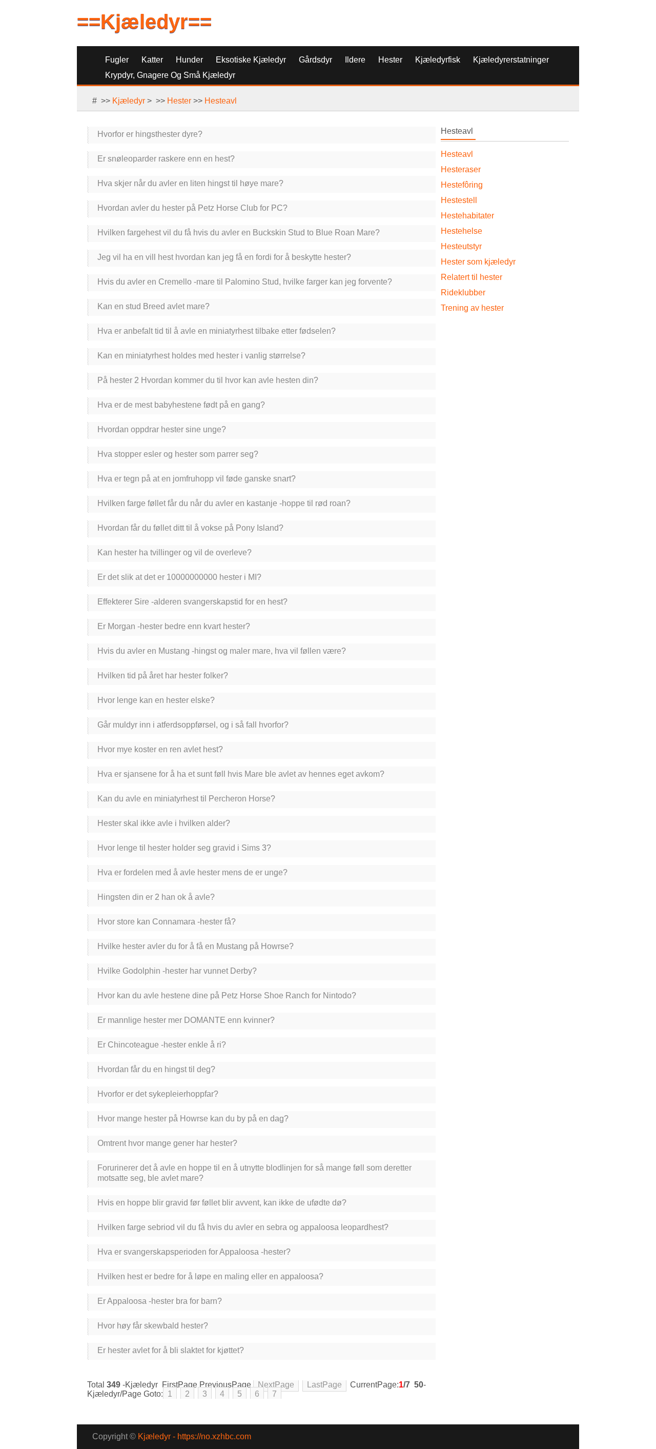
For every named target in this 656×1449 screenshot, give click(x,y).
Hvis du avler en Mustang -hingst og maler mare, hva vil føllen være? (221, 651)
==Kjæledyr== (144, 21)
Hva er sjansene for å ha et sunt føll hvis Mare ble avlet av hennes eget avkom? (240, 774)
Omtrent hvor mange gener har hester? (167, 1143)
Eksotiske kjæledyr (251, 59)
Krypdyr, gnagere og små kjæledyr (170, 75)
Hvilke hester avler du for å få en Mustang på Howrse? (195, 946)
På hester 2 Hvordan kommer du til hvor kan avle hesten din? (207, 380)
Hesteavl (220, 100)
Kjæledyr (128, 100)
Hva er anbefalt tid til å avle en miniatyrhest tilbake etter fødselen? (216, 331)
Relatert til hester (471, 277)
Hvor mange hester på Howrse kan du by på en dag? (193, 1118)
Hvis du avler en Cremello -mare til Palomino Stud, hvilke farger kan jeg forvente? (244, 281)
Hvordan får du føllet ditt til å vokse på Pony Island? (190, 528)
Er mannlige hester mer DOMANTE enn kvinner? (186, 1020)
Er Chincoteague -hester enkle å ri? (161, 1044)
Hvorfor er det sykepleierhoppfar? (157, 1094)
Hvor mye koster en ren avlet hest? (160, 749)
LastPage (324, 1384)
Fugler (117, 59)
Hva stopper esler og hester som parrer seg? (177, 454)
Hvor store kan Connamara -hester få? (166, 921)
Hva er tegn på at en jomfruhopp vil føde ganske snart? (196, 478)
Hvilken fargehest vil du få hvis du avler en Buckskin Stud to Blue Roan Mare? (238, 232)
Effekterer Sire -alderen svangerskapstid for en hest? (192, 601)
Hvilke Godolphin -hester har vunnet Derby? (177, 971)
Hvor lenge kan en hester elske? (156, 700)
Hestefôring (462, 184)
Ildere (355, 59)
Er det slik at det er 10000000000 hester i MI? (179, 577)
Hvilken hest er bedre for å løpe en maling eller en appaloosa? (210, 1276)
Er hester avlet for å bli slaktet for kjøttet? (170, 1350)
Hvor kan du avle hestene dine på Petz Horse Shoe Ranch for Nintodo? (226, 995)
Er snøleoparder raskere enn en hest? (166, 158)
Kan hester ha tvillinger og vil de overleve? (174, 552)
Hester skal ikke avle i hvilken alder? (163, 823)
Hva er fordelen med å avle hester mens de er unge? (192, 872)
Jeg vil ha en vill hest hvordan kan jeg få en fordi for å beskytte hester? (224, 257)
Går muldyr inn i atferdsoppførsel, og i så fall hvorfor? (193, 724)
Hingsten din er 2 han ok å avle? (156, 897)
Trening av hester (472, 308)
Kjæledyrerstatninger (511, 59)
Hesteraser (461, 169)
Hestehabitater (467, 215)
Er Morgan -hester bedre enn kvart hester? (173, 626)
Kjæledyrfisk (437, 59)
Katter (152, 59)
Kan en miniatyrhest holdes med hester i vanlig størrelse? (201, 355)
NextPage (276, 1384)
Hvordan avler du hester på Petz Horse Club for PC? (192, 208)
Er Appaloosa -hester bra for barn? (159, 1301)
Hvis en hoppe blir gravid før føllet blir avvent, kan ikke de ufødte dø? (221, 1202)
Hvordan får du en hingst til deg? (156, 1069)
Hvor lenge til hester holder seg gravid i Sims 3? (184, 847)
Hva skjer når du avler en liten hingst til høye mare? (190, 183)
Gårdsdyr (315, 59)
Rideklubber (463, 292)
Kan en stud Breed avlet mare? (153, 306)
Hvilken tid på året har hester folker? (162, 675)
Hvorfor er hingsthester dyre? (149, 134)
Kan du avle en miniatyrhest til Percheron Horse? (186, 798)
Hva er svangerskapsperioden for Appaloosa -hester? (194, 1251)
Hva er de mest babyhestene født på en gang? (181, 404)
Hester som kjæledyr (478, 261)
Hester (390, 59)
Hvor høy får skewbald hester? (152, 1325)
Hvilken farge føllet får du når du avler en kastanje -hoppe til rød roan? (224, 503)
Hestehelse (461, 231)
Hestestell (459, 200)
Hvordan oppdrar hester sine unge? (161, 429)
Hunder (189, 59)
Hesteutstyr (461, 246)
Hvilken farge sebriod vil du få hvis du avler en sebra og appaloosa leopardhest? (242, 1227)
